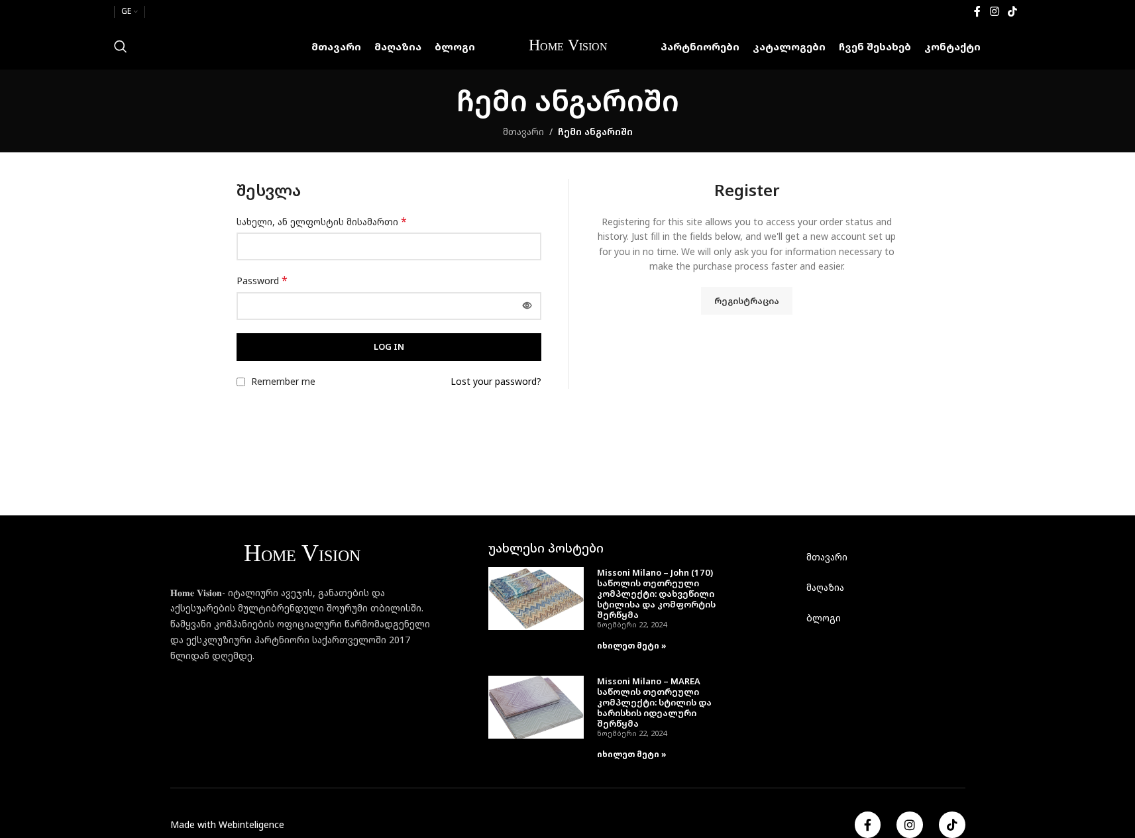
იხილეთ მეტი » (632, 645)
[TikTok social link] (1012, 11)
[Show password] (527, 306)
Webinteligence (251, 824)
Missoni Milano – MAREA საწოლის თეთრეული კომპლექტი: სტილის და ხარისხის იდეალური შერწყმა (654, 702)
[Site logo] (567, 45)
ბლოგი (823, 617)
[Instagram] (909, 825)
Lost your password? (496, 381)
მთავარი (523, 131)
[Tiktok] (952, 825)
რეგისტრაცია (746, 301)
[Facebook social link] (977, 11)
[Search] (120, 46)
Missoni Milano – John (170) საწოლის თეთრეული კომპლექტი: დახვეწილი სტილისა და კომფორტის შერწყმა (656, 593)
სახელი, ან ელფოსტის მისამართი (322, 222)
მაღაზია (825, 587)
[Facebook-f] (868, 825)
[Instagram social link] (994, 11)
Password (262, 281)
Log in (389, 346)
